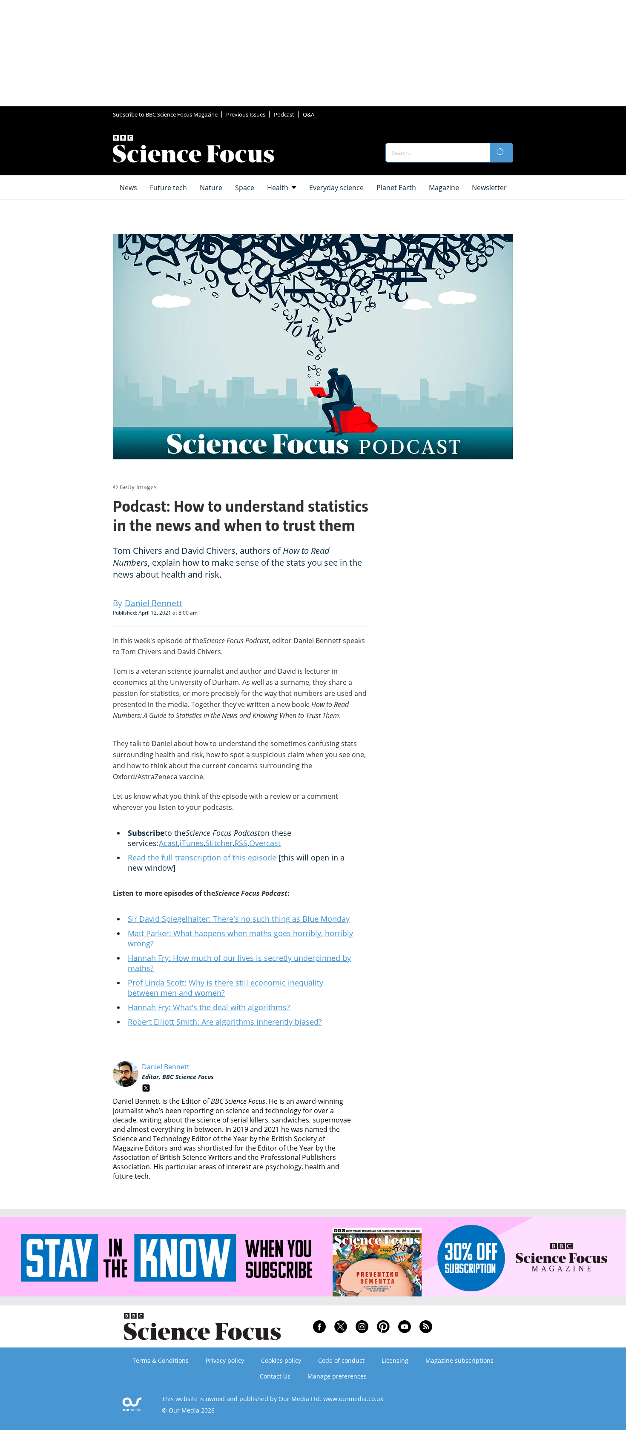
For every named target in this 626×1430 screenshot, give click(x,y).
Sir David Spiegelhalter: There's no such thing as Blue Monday (239, 919)
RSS (240, 843)
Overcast (265, 843)
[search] (501, 152)
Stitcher (219, 843)
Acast (168, 843)
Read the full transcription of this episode (202, 857)
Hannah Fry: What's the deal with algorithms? (209, 1007)
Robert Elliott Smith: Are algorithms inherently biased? (225, 1022)
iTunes (192, 843)
